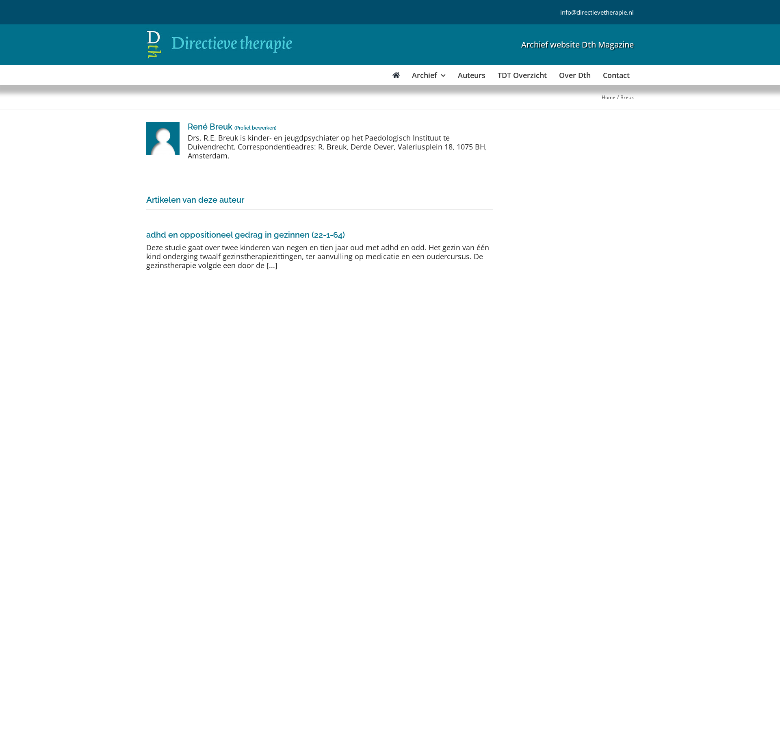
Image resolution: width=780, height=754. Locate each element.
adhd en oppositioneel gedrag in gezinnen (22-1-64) (245, 235)
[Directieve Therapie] (219, 32)
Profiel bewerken (255, 128)
